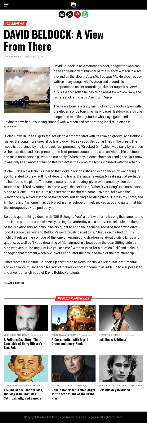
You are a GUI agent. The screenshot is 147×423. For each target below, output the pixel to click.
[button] (7, 5)
